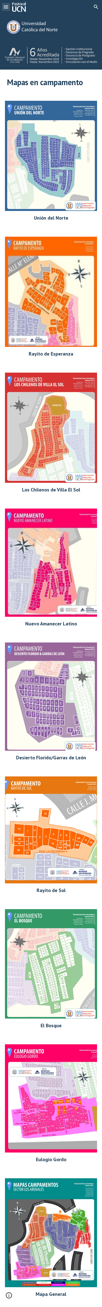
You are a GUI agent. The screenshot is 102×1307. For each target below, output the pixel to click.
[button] (6, 7)
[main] (51, 82)
